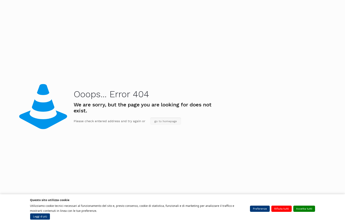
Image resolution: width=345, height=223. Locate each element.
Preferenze (260, 208)
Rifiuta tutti (281, 208)
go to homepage (165, 121)
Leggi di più (40, 216)
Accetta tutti (304, 208)
